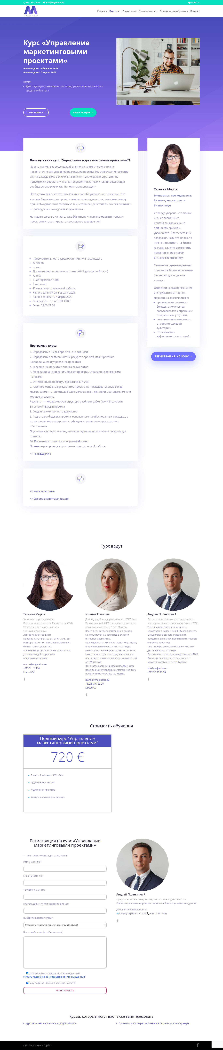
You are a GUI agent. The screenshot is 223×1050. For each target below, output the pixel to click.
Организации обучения (174, 11)
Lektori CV (28, 672)
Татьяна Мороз (165, 189)
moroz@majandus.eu (35, 664)
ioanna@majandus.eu (97, 679)
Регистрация (81, 112)
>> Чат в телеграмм (42, 491)
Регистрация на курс (172, 356)
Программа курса (43, 345)
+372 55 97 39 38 (94, 683)
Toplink (47, 1045)
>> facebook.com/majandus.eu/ (49, 498)
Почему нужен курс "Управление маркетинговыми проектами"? (80, 160)
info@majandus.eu (157, 668)
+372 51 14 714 (31, 668)
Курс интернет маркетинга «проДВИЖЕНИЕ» (51, 1023)
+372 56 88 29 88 (156, 672)
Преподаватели (148, 11)
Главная (102, 11)
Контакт (195, 11)
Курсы (113, 11)
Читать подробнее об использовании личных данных (54, 976)
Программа (35, 112)
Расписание (129, 11)
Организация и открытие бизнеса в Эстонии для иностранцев (154, 1023)
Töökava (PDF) (42, 454)
